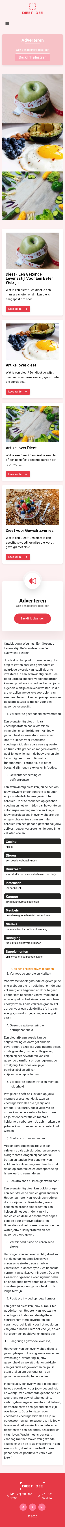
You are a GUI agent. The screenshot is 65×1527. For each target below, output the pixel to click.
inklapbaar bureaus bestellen (22, 901)
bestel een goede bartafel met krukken (28, 915)
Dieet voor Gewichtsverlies (30, 530)
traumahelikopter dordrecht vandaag (26, 929)
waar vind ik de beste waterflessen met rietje (31, 874)
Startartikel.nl (13, 888)
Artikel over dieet (21, 365)
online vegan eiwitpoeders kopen (24, 956)
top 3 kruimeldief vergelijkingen (23, 943)
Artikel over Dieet (21, 448)
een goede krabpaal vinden (21, 860)
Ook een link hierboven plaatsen (32, 969)
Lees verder (15, 308)
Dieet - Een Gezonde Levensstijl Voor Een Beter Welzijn (29, 278)
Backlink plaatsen (32, 57)
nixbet (9, 846)
